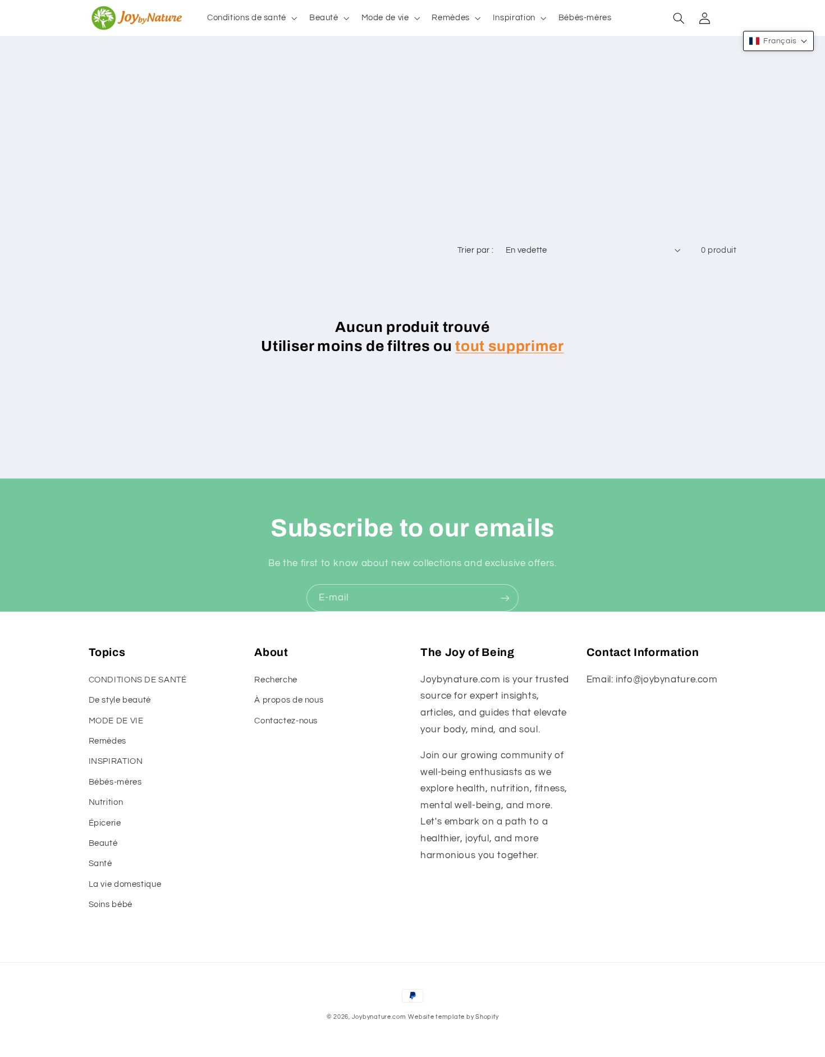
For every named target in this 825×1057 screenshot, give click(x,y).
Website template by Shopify (453, 1017)
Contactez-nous (286, 721)
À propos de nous (288, 700)
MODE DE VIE (116, 721)
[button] (251, 18)
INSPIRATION (116, 761)
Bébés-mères (115, 782)
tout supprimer (509, 346)
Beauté (103, 843)
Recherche (275, 680)
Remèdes (107, 741)
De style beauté (120, 700)
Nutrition (106, 802)
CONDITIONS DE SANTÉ (138, 680)
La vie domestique (125, 884)
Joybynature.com (379, 1017)
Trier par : (475, 250)
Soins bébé (110, 904)
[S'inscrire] (505, 598)
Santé (100, 863)
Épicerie (105, 823)
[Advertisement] (412, 154)
